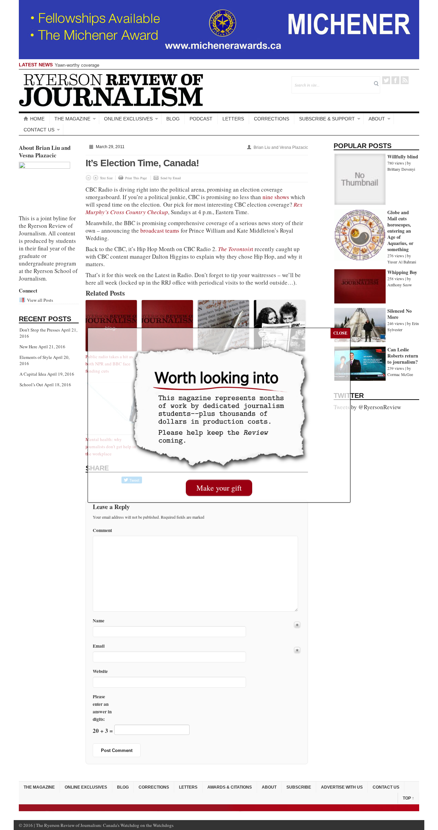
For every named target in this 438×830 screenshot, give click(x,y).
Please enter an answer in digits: (102, 708)
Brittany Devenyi (401, 169)
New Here (28, 346)
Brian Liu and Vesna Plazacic (281, 147)
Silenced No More (399, 314)
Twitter (386, 80)
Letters (233, 118)
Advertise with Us (342, 787)
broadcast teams (159, 230)
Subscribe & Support (327, 118)
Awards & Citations (229, 787)
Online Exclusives (128, 118)
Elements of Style (36, 357)
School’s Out (31, 384)
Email (99, 646)
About (377, 118)
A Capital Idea (33, 374)
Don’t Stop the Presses (40, 330)
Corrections (271, 118)
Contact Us (39, 129)
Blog (173, 118)
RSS (405, 80)
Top (408, 798)
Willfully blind (402, 156)
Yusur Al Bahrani (401, 261)
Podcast (201, 118)
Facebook (395, 80)
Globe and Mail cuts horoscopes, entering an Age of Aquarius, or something (400, 231)
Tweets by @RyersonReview (367, 407)
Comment (102, 530)
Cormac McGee (400, 374)
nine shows (275, 197)
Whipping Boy (402, 272)
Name (98, 620)
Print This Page (136, 178)
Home (37, 118)
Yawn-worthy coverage (77, 65)
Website (100, 671)
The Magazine (72, 118)
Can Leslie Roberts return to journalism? (402, 355)
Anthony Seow (399, 284)
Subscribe (298, 787)
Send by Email (170, 178)
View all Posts (40, 300)
